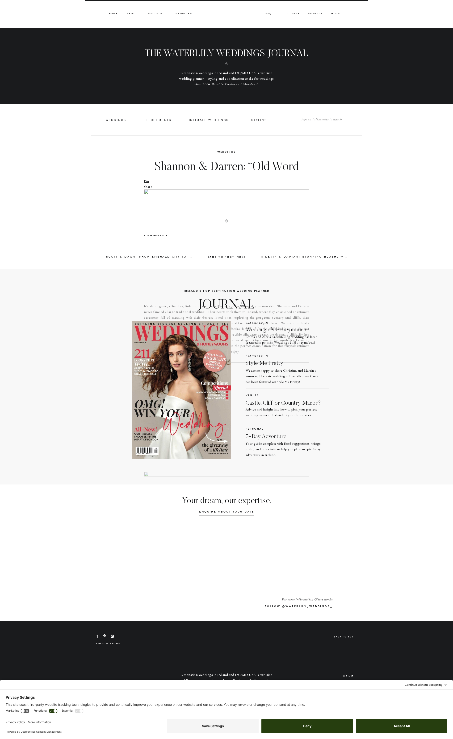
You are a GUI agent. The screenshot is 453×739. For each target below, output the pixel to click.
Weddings (226, 152)
